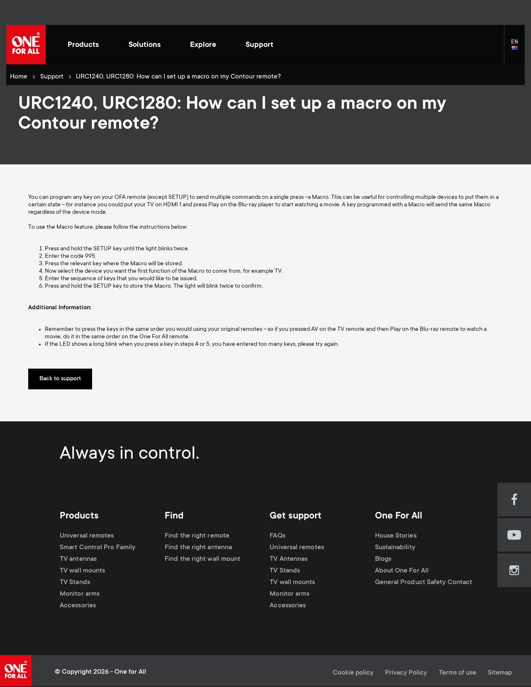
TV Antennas (288, 559)
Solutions (145, 45)
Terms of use (457, 673)
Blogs (383, 559)
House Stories (396, 536)
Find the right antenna (198, 547)
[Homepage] (26, 44)
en (518, 48)
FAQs (277, 536)
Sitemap (500, 673)
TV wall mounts (82, 571)
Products (83, 45)
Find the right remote (197, 536)
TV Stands (75, 582)
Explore (203, 45)
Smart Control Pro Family (97, 547)
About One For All (402, 571)
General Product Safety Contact (424, 582)
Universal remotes (87, 536)
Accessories (78, 605)
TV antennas (78, 559)
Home (18, 77)
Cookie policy (353, 673)
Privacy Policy (406, 673)
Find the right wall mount (202, 559)
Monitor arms (80, 594)
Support (259, 45)
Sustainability (395, 547)
